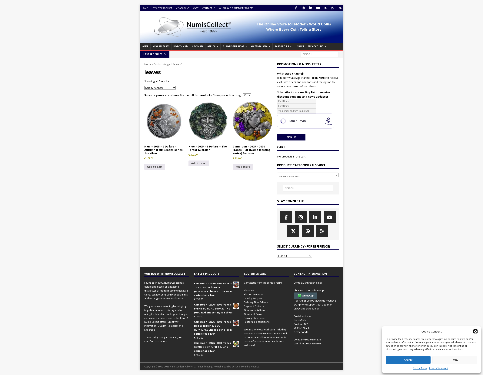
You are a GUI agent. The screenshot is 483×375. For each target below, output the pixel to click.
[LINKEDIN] (310, 8)
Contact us (208, 8)
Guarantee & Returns (256, 310)
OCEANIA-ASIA (259, 46)
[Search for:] (320, 54)
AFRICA (211, 46)
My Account (182, 8)
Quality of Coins (253, 314)
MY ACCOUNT (316, 46)
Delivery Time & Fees (256, 302)
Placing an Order (253, 294)
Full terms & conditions (257, 321)
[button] (475, 331)
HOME (145, 46)
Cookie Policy (420, 368)
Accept (408, 359)
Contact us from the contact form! (263, 282)
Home (145, 8)
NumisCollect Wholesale (265, 337)
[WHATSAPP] (332, 8)
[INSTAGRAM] (303, 8)
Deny (455, 359)
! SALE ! (300, 46)
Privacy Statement (438, 368)
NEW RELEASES (160, 46)
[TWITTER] (325, 8)
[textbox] (307, 177)
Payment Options (254, 306)
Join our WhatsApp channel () (301, 77)
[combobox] (308, 175)
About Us (249, 290)
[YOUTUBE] (318, 8)
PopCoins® (180, 46)
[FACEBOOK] (296, 8)
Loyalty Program (162, 8)
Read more (242, 166)
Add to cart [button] (154, 166)
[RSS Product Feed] (340, 8)
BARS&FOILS (282, 46)
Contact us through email (308, 282)
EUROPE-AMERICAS (233, 46)
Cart (195, 8)
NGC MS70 (197, 46)
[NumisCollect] (241, 40)
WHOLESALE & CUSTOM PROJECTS (236, 8)
